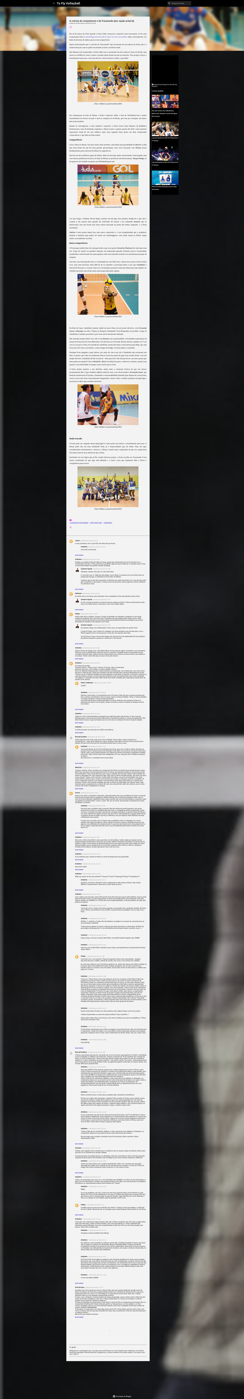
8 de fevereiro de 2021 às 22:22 (91, 593)
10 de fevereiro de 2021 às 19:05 (97, 905)
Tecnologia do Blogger (123, 1396)
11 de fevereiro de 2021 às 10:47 (97, 1161)
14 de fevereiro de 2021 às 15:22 (97, 1128)
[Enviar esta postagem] (70, 520)
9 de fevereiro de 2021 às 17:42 (101, 599)
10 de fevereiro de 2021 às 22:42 (97, 935)
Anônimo (78, 663)
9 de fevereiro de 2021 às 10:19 (91, 713)
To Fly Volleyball (68, 3)
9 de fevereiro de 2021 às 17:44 (101, 625)
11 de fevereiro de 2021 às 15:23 (97, 1240)
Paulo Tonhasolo (87, 683)
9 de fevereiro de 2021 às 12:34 (96, 736)
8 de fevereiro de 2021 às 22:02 (96, 546)
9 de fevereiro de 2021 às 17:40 (101, 569)
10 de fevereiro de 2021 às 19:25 (96, 1052)
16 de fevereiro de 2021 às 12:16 (97, 1026)
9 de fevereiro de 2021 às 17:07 (96, 746)
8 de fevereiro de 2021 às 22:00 (91, 559)
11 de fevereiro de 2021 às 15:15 (97, 1230)
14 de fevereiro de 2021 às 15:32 (97, 1008)
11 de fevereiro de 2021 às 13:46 (91, 1219)
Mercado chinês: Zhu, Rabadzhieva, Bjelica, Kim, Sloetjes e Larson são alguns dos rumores (164, 113)
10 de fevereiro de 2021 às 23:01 (97, 944)
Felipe (77, 614)
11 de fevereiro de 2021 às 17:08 (95, 956)
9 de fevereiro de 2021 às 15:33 (91, 767)
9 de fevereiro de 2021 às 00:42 (91, 648)
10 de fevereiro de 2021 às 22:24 (97, 918)
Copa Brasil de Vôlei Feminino (79, 523)
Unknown (78, 593)
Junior (77, 540)
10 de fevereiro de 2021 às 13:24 (91, 864)
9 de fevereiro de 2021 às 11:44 (91, 727)
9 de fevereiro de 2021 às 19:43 (96, 805)
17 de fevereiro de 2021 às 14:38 (97, 1039)
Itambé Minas (108, 523)
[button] (70, 27)
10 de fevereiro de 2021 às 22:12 (97, 880)
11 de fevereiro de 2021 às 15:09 (97, 1186)
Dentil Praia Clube (96, 523)
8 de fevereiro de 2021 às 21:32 (89, 540)
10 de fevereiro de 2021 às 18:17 (91, 894)
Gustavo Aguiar (86, 569)
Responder (79, 555)
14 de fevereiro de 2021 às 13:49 (97, 1112)
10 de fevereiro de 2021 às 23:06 (91, 1148)
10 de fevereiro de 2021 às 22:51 (97, 1092)
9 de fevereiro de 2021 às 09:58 (96, 692)
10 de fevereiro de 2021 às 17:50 (91, 873)
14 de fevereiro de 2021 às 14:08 (97, 976)
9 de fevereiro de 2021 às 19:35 (91, 837)
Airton (77, 793)
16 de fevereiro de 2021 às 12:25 (97, 1256)
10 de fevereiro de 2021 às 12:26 (91, 854)
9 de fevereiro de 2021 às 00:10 (89, 613)
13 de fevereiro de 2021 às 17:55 (94, 1287)
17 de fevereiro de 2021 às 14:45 (97, 1274)
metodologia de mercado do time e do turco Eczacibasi (106, 37)
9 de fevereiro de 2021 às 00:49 (91, 663)
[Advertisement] (108, 1377)
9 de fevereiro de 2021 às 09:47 (102, 682)
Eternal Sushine (81, 737)
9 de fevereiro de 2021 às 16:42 (89, 792)
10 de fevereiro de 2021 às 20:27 (97, 1067)
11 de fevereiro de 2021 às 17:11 (95, 1204)
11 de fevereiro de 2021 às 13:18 (91, 1177)
